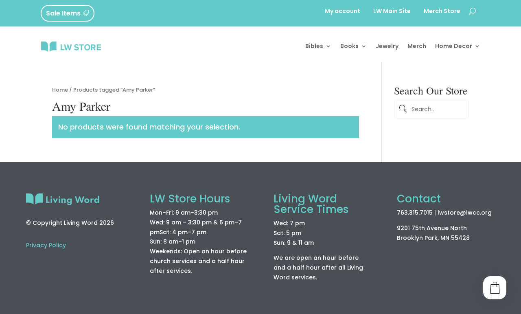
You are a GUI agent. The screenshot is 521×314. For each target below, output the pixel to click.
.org (486, 213)
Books (349, 46)
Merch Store (442, 11)
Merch (416, 46)
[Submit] (401, 109)
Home (60, 90)
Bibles (314, 46)
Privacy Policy (46, 245)
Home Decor (453, 46)
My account (342, 11)
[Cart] (494, 287)
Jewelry (387, 46)
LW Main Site (392, 11)
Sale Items (63, 13)
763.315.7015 (415, 213)
